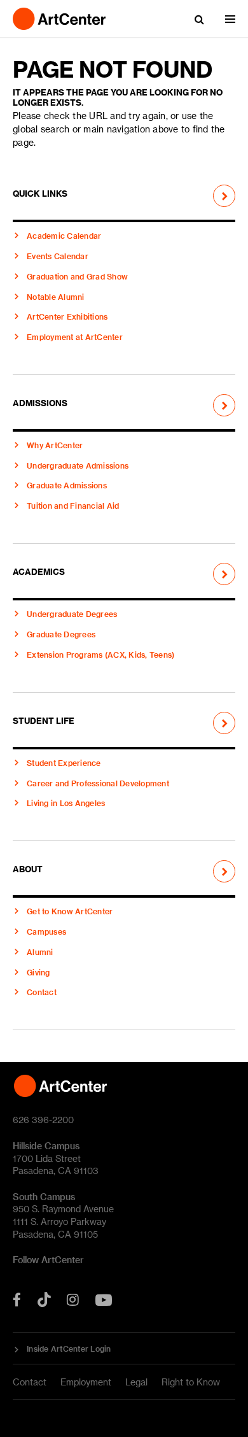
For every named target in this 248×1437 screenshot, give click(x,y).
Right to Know (191, 1382)
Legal (136, 1382)
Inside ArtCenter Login (69, 1348)
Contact (29, 1382)
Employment (85, 1382)
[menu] (230, 19)
